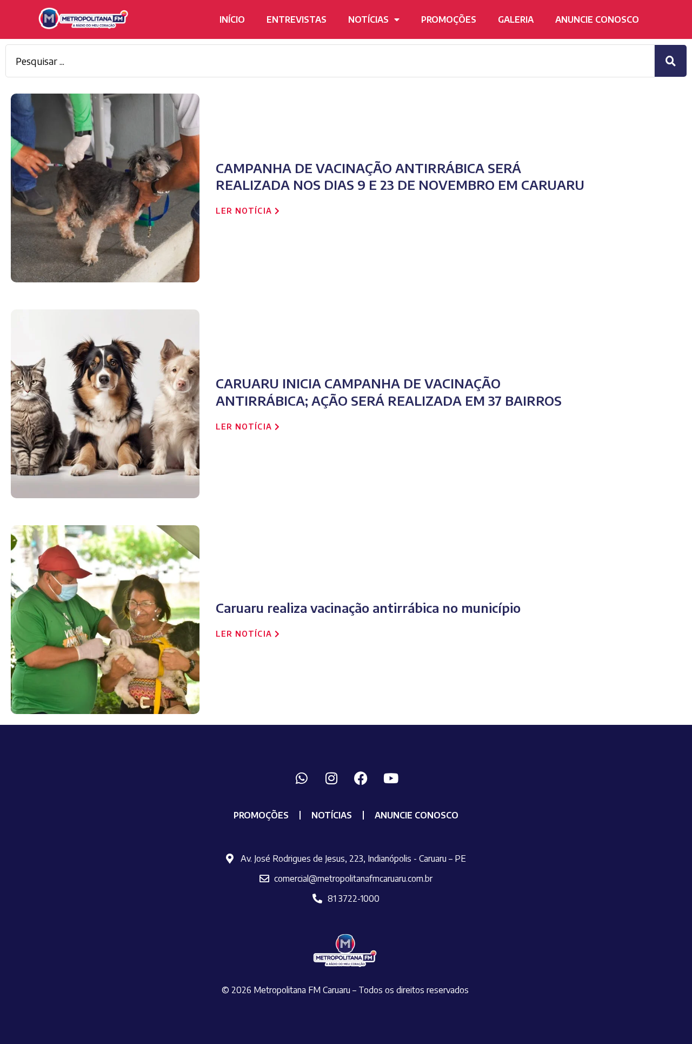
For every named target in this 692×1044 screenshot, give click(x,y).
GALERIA (516, 19)
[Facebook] (361, 778)
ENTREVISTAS (297, 19)
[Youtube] (390, 778)
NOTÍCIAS (368, 19)
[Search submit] (671, 61)
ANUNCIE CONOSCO (597, 19)
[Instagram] (331, 778)
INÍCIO (232, 19)
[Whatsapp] (301, 778)
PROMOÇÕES (448, 19)
